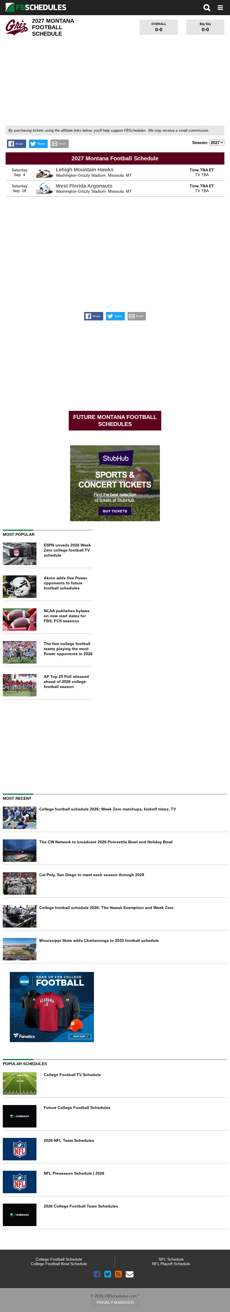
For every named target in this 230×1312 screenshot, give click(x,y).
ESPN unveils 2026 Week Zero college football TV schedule (67, 550)
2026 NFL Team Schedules (69, 1140)
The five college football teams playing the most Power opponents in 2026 (68, 648)
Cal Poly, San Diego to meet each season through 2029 (91, 875)
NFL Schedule (171, 1259)
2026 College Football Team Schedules (81, 1206)
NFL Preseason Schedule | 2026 (74, 1173)
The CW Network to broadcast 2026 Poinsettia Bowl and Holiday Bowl (106, 842)
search (207, 7)
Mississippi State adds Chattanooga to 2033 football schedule (99, 940)
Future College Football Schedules (77, 1107)
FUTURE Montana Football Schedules (115, 420)
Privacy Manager (115, 1302)
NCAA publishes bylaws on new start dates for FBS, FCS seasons (66, 616)
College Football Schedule (59, 1259)
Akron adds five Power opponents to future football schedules (65, 583)
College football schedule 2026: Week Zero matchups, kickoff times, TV (107, 809)
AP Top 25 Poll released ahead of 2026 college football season (66, 681)
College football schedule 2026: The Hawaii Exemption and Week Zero (106, 907)
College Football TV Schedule (72, 1074)
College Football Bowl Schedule (59, 1263)
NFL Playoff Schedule (171, 1263)
